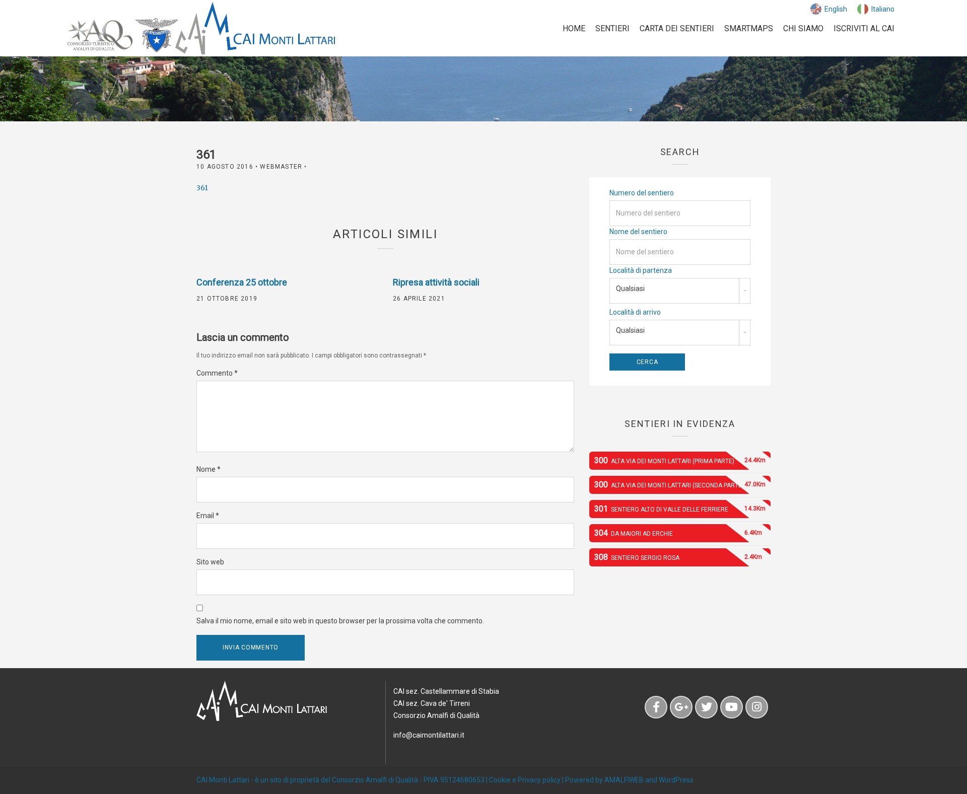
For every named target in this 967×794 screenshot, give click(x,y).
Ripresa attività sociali (436, 282)
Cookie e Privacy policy (525, 780)
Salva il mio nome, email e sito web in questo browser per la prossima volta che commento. (340, 621)
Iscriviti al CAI (864, 28)
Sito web (210, 562)
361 (202, 187)
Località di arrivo (635, 312)
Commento (217, 373)
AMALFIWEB (624, 780)
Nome (208, 469)
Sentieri (612, 28)
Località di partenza (640, 270)
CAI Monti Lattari (222, 780)
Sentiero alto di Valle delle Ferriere (680, 509)
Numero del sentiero (641, 193)
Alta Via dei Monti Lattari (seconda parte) (680, 484)
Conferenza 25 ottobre (241, 282)
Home (574, 28)
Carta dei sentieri (677, 28)
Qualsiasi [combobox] (630, 288)
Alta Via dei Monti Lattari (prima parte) (680, 460)
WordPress (676, 780)
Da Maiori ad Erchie (678, 533)
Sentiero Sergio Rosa (678, 557)
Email (207, 516)
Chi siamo (803, 28)
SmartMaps (748, 28)
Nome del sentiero (638, 232)
